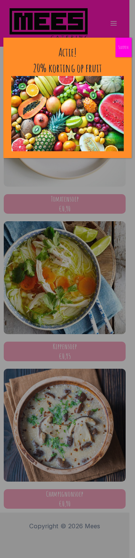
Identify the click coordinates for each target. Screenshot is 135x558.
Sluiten (123, 47)
